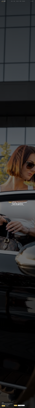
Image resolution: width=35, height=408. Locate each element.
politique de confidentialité (7, 404)
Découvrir (21, 405)
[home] (3, 1)
